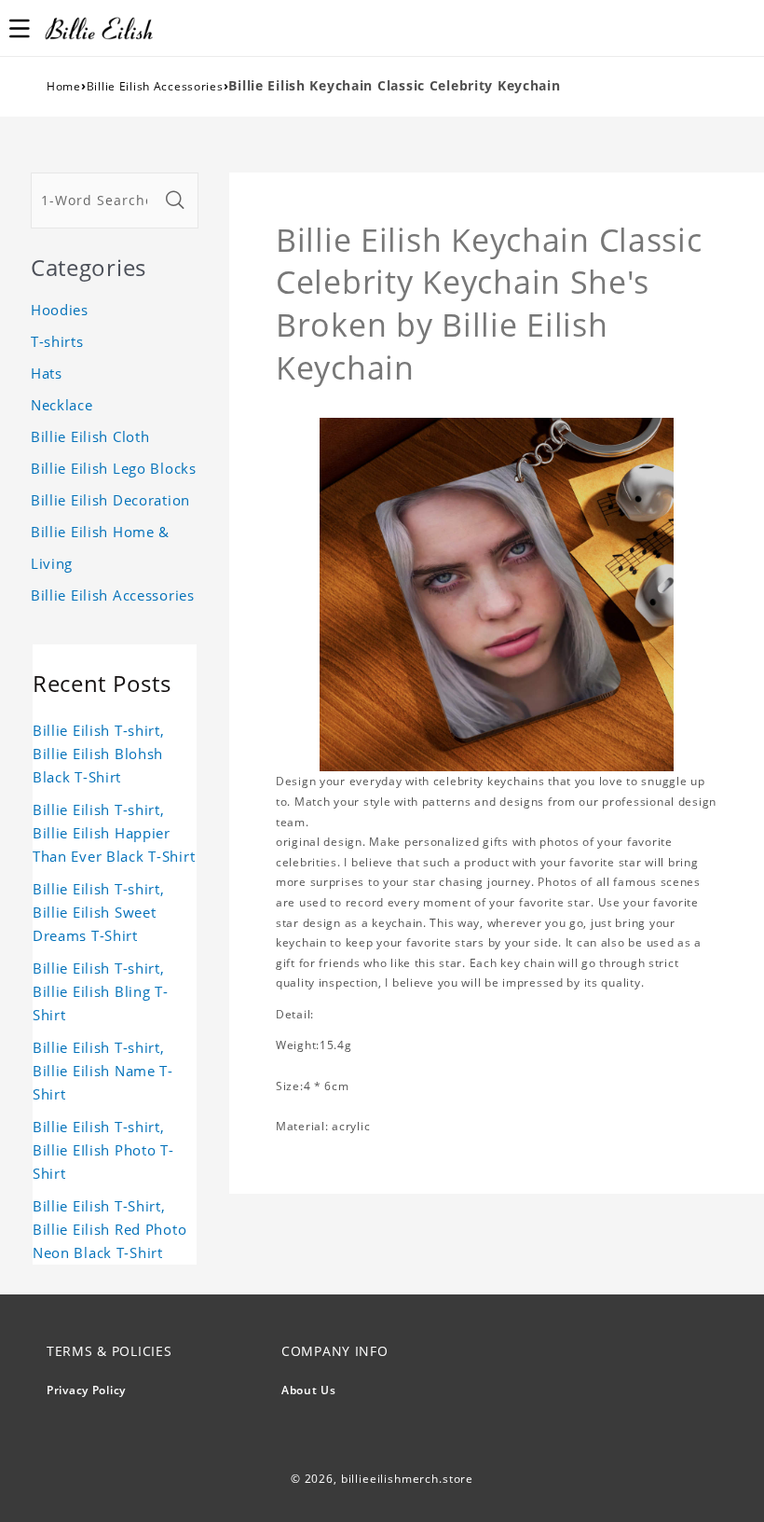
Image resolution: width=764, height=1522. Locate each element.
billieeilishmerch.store (407, 1479)
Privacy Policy (86, 1390)
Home (64, 86)
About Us (308, 1390)
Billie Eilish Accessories (155, 86)
